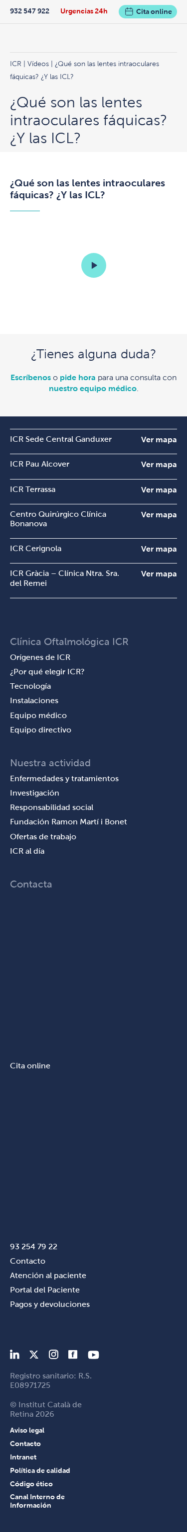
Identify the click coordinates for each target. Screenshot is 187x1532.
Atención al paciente (48, 1275)
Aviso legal (27, 1430)
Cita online (154, 11)
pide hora (78, 377)
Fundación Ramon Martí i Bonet (68, 821)
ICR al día (27, 851)
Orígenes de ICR (40, 657)
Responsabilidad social (51, 807)
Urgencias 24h (84, 11)
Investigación (34, 793)
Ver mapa (159, 439)
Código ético (31, 1484)
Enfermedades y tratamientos (64, 778)
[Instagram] (53, 1356)
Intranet (23, 1457)
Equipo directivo (40, 730)
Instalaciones (34, 700)
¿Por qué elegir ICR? (47, 671)
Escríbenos (30, 377)
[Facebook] (73, 1356)
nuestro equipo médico (93, 388)
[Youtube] (93, 1356)
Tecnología (30, 686)
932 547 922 (29, 11)
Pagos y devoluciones (50, 1304)
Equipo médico (38, 715)
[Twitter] (33, 1356)
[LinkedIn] (14, 1356)
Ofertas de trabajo (43, 836)
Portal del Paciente (45, 1290)
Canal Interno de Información (37, 1501)
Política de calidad (40, 1470)
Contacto (27, 1261)
